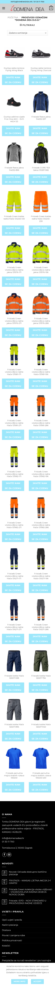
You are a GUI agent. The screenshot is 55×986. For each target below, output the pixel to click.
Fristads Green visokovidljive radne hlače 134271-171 (14, 576)
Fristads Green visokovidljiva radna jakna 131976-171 (14, 269)
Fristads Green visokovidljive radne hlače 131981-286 (41, 422)
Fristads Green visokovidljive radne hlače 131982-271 (14, 525)
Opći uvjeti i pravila (12, 920)
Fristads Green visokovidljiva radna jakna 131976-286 (41, 320)
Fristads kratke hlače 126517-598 (14, 677)
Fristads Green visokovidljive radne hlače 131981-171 (14, 372)
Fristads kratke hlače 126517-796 (41, 677)
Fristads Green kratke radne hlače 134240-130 (14, 217)
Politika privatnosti (12, 940)
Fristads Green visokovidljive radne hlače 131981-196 (41, 372)
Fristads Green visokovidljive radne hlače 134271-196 (41, 576)
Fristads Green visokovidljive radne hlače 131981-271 (14, 422)
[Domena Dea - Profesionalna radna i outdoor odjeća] (27, 8)
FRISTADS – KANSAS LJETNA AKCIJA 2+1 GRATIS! (30, 881)
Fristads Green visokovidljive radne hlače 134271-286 (41, 627)
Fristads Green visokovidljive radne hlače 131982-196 (41, 474)
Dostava (6, 930)
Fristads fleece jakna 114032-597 (41, 118)
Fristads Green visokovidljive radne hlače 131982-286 (41, 525)
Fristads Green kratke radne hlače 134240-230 (41, 218)
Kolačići (6, 945)
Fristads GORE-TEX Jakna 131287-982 (41, 169)
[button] (3, 8)
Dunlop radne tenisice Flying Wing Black (14, 69)
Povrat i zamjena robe (13, 935)
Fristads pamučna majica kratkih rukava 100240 (14, 775)
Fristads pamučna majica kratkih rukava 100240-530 (41, 775)
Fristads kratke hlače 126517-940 (41, 725)
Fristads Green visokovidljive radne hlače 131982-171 (14, 474)
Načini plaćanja (10, 925)
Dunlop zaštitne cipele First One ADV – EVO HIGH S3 (14, 119)
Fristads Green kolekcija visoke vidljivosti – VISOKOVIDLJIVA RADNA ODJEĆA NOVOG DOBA (30, 892)
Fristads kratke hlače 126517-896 (14, 725)
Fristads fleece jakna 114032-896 (14, 169)
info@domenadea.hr (13, 838)
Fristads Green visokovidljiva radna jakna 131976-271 (14, 320)
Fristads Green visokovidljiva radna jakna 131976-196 (41, 269)
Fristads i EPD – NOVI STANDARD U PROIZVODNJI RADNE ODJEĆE (27, 901)
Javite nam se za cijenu (13, 80)
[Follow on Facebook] (4, 854)
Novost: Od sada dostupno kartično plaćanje (28, 873)
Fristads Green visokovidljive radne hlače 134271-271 (14, 627)
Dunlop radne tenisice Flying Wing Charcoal (41, 69)
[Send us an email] (9, 854)
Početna (13, 17)
